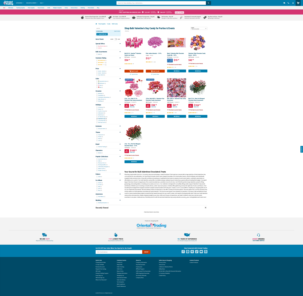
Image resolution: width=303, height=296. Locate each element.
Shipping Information (122, 273)
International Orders (122, 277)
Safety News (162, 269)
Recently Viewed (102, 207)
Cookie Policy (162, 275)
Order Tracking (120, 267)
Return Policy (120, 271)
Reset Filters (117, 31)
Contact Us (119, 262)
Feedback (301, 149)
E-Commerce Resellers (164, 273)
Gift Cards (98, 271)
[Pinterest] (192, 251)
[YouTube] (201, 251)
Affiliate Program (140, 269)
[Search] (208, 3)
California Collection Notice (166, 267)
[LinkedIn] (187, 251)
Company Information (141, 262)
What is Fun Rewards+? (101, 280)
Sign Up (146, 252)
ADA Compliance (121, 284)
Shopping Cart (120, 275)
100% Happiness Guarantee (142, 273)
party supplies (134, 180)
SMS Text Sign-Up (100, 277)
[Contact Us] (288, 3)
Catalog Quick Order (101, 262)
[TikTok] (196, 251)
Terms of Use (162, 264)
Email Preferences (121, 286)
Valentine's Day (103, 34)
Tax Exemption (120, 282)
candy (126, 176)
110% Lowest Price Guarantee (143, 271)
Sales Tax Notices (121, 280)
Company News (140, 277)
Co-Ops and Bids (100, 264)
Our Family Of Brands (141, 275)
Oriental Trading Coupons (102, 273)
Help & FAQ (119, 264)
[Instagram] (205, 251)
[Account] (293, 3)
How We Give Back (140, 264)
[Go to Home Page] (96, 24)
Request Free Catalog (101, 269)
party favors (156, 184)
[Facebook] (183, 251)
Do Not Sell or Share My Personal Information (170, 271)
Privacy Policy (162, 262)
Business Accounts (100, 267)
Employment (139, 267)
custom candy (179, 187)
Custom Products (194, 262)
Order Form (119, 269)
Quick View (135, 74)
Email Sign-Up (99, 275)
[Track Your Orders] (284, 3)
